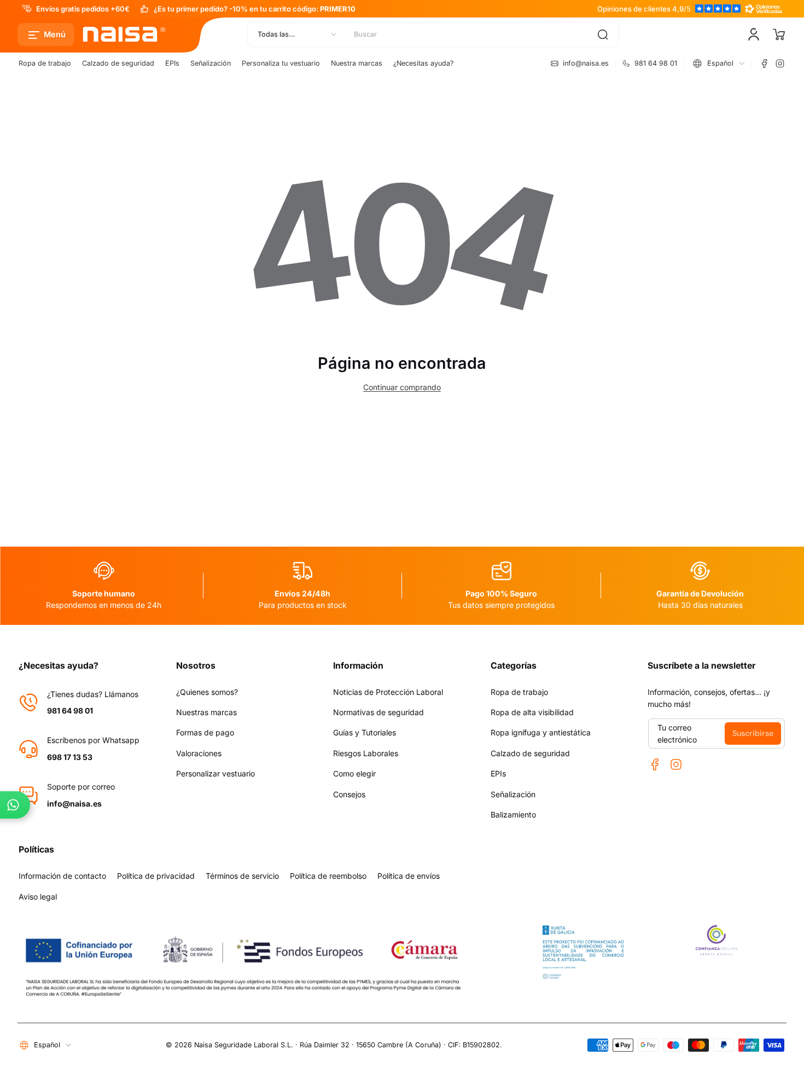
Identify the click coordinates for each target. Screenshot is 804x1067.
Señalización (210, 63)
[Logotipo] (124, 34)
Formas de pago (205, 732)
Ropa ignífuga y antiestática (541, 732)
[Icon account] (753, 34)
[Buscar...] (602, 34)
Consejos (349, 794)
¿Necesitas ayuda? (423, 63)
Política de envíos (408, 875)
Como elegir (354, 773)
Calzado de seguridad (118, 63)
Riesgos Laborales (365, 753)
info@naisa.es (74, 803)
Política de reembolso (328, 875)
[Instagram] (779, 63)
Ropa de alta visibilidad (532, 712)
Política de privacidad (156, 875)
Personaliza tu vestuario (281, 63)
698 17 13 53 (69, 757)
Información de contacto (62, 875)
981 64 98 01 (70, 710)
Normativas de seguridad (378, 712)
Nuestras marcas (206, 712)
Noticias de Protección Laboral (388, 692)
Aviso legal (38, 896)
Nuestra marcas (356, 63)
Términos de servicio (242, 875)
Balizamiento (513, 814)
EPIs (172, 63)
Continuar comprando (402, 387)
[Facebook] (764, 63)
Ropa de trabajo (45, 63)
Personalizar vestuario (215, 773)
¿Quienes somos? (207, 692)
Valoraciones (199, 753)
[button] (46, 34)
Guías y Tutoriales (364, 732)
